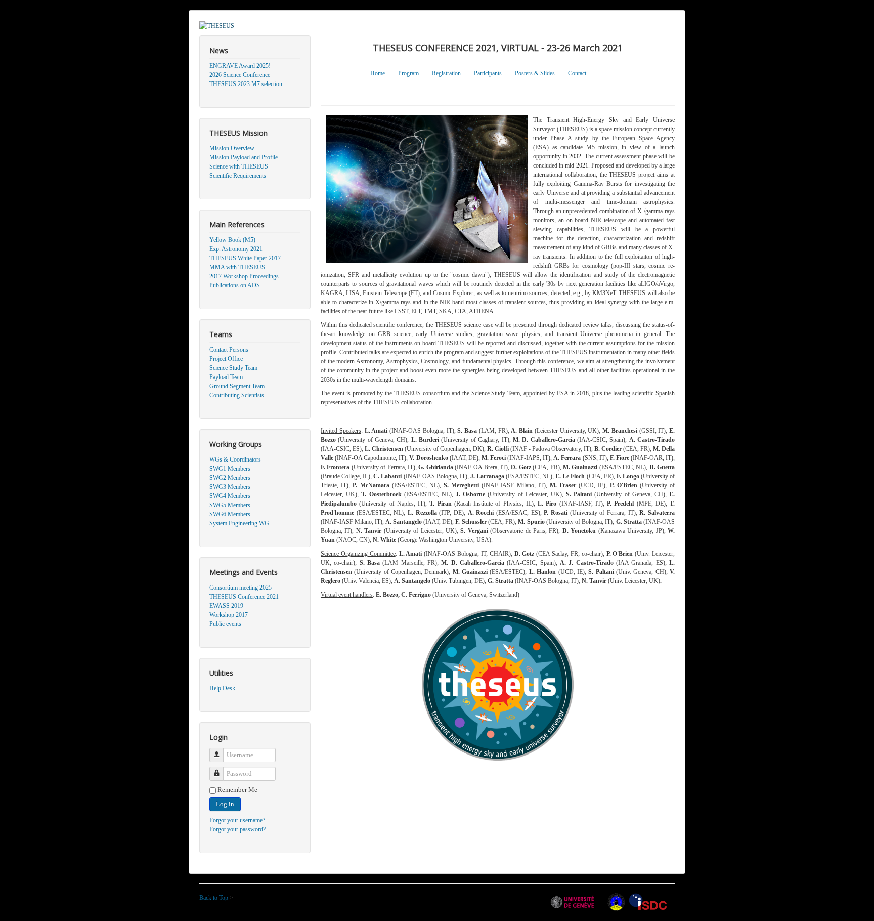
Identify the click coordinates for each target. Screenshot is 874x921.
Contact (577, 73)
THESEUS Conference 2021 (244, 596)
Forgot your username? (237, 820)
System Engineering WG (239, 523)
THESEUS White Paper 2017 (245, 258)
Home (377, 73)
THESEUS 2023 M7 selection (245, 84)
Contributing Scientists (236, 395)
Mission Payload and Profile (243, 157)
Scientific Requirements (237, 175)
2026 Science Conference (239, 74)
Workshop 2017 (228, 614)
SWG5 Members (229, 505)
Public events (225, 623)
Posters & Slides (535, 73)
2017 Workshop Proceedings (244, 276)
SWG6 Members (229, 514)
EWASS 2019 (226, 605)
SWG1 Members (229, 468)
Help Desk (222, 688)
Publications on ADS (234, 285)
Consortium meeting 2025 (240, 587)
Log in (225, 804)
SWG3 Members (229, 486)
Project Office (226, 358)
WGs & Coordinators (235, 459)
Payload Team (226, 377)
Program (408, 73)
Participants (488, 73)
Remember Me (237, 789)
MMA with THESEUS (237, 267)
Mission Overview (231, 148)
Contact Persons (228, 349)
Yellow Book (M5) (232, 239)
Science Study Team (233, 367)
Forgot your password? (237, 829)
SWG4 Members (229, 495)
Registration (446, 73)
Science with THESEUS (238, 166)
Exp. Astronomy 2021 (236, 249)
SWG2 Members (229, 477)
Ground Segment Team (237, 386)
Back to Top (214, 897)
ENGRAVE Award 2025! (240, 65)
